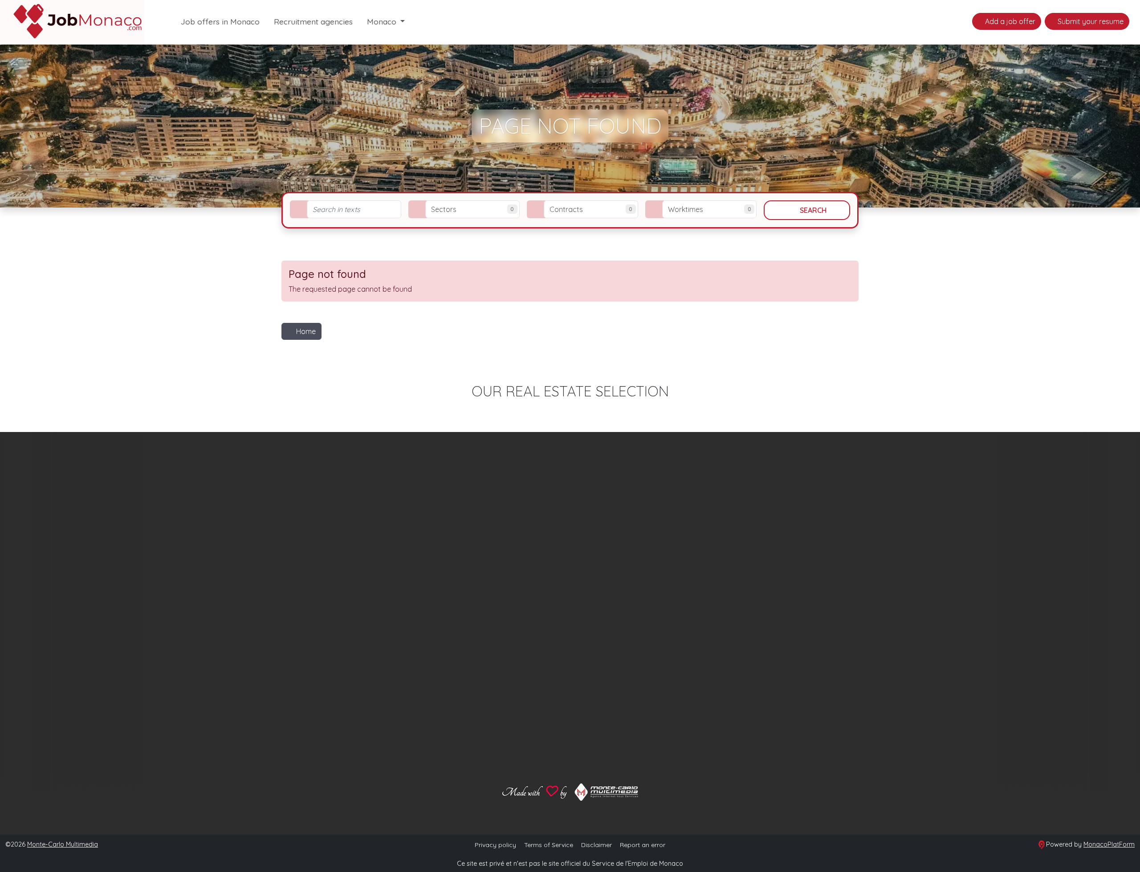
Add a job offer (1009, 21)
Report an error (642, 845)
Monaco (383, 21)
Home (306, 331)
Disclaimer (596, 845)
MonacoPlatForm (1109, 844)
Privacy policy (495, 845)
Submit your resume (1090, 21)
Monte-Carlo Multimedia (62, 844)
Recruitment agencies (313, 21)
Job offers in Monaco (220, 21)
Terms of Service (548, 845)
